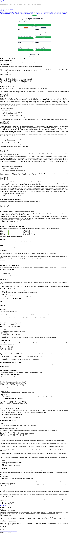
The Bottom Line (15, 14)
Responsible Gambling (9, 14)
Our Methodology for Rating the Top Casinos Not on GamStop (8, 12)
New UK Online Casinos (43, 13)
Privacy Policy (2, 531)
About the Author (15, 531)
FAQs (19, 14)
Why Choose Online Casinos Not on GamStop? (6, 13)
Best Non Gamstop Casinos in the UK (22, 12)
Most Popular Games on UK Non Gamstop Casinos (19, 13)
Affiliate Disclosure (10, 531)
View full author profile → (3, 505)
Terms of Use (6, 531)
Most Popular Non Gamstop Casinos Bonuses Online (60, 12)
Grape (2, 0)
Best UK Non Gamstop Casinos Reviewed (32, 12)
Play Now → (34, 24)
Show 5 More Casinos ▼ (34, 54)
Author (1, 1)
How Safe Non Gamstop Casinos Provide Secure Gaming (54, 13)
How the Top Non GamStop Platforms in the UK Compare (45, 12)
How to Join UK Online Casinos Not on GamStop (33, 13)
